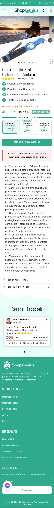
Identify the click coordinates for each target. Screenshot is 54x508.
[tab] (24, 352)
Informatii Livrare (11, 396)
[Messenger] (7, 485)
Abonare (27, 489)
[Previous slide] (19, 352)
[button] (43, 11)
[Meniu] (3, 11)
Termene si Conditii (12, 451)
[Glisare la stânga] (4, 40)
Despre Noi (8, 439)
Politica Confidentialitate (14, 457)
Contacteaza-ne (10, 445)
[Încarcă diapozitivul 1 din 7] (19, 62)
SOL (4, 421)
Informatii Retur (10, 402)
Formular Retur (9, 408)
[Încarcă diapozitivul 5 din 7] (29, 62)
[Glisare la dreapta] (50, 40)
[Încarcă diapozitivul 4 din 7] (27, 62)
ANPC (5, 414)
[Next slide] (35, 352)
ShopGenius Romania (23, 502)
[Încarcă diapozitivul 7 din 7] (35, 62)
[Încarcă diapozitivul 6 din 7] (32, 62)
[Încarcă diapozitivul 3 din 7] (24, 62)
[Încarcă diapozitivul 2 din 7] (21, 62)
